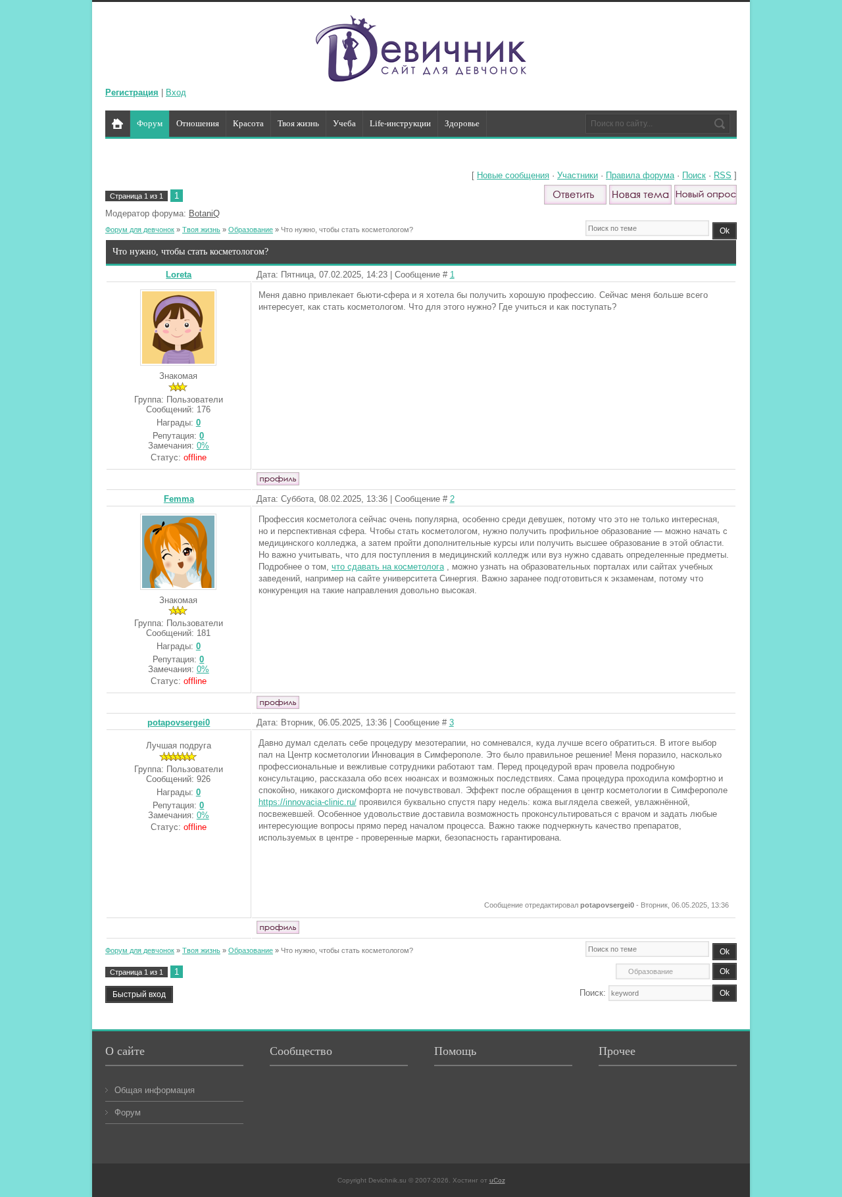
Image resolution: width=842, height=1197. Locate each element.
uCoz (497, 1180)
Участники (577, 175)
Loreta (178, 275)
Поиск (694, 175)
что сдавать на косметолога (388, 567)
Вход (176, 92)
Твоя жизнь (201, 229)
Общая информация (154, 1090)
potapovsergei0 (178, 722)
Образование (250, 229)
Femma (179, 499)
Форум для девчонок (139, 229)
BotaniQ (204, 213)
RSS (722, 175)
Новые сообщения (513, 175)
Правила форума (640, 175)
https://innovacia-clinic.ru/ (308, 802)
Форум (127, 1112)
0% (203, 446)
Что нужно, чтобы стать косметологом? (347, 229)
